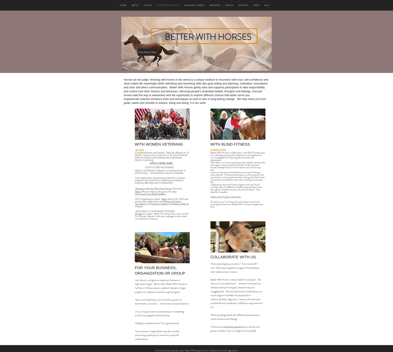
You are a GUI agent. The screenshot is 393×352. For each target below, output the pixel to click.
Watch (138, 191)
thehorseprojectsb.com (234, 327)
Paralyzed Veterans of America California (169, 204)
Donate (138, 213)
